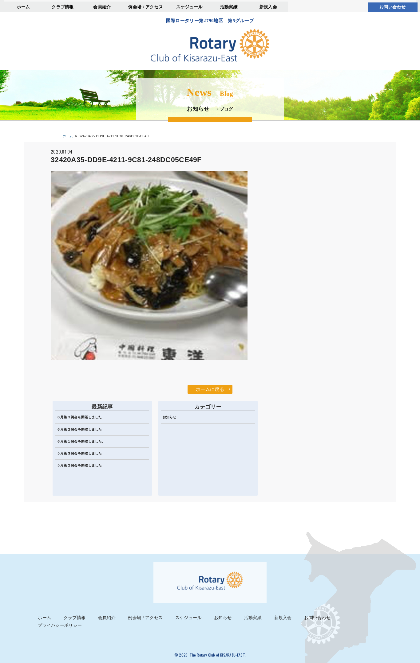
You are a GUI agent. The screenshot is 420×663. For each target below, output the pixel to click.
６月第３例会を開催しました (79, 417)
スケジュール (189, 6)
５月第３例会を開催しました (79, 453)
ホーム (23, 6)
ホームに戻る (210, 389)
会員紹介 (102, 6)
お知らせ (169, 417)
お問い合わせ (392, 7)
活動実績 (229, 6)
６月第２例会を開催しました (79, 429)
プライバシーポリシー (60, 625)
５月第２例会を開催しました (79, 465)
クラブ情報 (63, 6)
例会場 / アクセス (145, 6)
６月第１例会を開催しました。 (81, 441)
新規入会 (268, 6)
